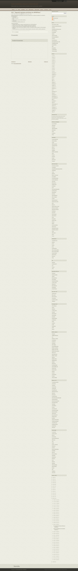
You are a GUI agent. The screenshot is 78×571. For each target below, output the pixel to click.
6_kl (53, 69)
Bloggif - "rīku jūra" (55, 175)
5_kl (53, 68)
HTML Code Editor (55, 347)
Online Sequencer (55, 399)
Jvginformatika (54, 49)
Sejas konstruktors (55, 224)
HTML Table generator (55, 350)
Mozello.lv (53, 446)
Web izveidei (37, 9)
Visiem (53, 110)
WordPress (53, 471)
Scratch (53, 157)
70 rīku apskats (54, 433)
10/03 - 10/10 (56, 508)
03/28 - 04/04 (56, 538)
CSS (53, 79)
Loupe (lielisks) (54, 253)
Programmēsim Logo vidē (56, 41)
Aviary (53, 171)
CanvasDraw (54, 176)
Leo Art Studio (54, 123)
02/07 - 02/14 (56, 550)
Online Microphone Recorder (56, 397)
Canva (53, 235)
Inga (54, 19)
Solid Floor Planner (55, 280)
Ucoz (53, 460)
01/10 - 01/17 (56, 557)
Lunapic (53, 198)
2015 (54, 489)
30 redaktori (54, 167)
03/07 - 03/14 (56, 543)
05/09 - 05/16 (56, 522)
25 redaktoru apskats (55, 382)
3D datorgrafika (54, 51)
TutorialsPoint (54, 44)
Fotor (53, 187)
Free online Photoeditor (55, 189)
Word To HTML (54, 377)
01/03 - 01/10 (56, 559)
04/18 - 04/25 (56, 533)
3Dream (53, 276)
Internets (53, 88)
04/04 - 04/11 (56, 536)
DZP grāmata (31, 9)
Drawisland (54, 129)
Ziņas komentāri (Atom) (17, 63)
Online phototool (54, 200)
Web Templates (52, 569)
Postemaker (54, 218)
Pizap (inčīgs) (54, 215)
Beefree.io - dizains (55, 338)
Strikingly (53, 458)
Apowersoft (54, 383)
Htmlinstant (54, 363)
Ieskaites (53, 86)
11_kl (53, 58)
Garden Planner (54, 288)
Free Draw (53, 126)
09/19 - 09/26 (56, 510)
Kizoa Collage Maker (55, 251)
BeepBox (53, 418)
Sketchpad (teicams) (55, 228)
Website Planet (54, 466)
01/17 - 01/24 (56, 556)
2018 (54, 484)
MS (26, 9)
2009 (54, 561)
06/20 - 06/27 (56, 517)
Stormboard (54, 326)
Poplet (53, 321)
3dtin (53, 268)
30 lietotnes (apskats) (55, 165)
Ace (52, 336)
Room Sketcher (54, 285)
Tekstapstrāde (54, 104)
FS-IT (50, 9)
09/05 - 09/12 (56, 513)
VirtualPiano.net (54, 422)
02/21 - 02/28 (56, 547)
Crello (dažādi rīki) (55, 179)
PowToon (53, 156)
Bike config (54, 294)
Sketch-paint (54, 226)
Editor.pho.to (54, 182)
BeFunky (53, 173)
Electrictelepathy (54, 411)
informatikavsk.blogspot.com (56, 29)
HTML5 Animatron (55, 151)
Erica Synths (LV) (54, 414)
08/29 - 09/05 (56, 515)
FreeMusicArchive (55, 424)
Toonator (53, 161)
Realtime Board (54, 318)
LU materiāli (54, 32)
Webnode (53, 463)
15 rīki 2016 (54, 432)
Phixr (53, 203)
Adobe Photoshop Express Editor (57, 168)
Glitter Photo (54, 192)
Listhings (53, 322)
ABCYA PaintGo (54, 128)
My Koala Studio (54, 274)
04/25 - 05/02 (56, 531)
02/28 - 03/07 (56, 545)
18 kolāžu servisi (54, 240)
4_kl (53, 66)
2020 (54, 480)
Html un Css (54, 352)
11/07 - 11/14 (56, 506)
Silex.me (53, 452)
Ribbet (53, 223)
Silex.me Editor (54, 453)
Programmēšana (54, 30)
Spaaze (53, 307)
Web (53, 111)
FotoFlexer (53, 185)
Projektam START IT (55, 36)
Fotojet (53, 245)
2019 (54, 482)
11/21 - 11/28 (56, 503)
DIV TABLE (54, 344)
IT (52, 89)
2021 (54, 479)
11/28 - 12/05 (56, 501)
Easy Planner (54, 279)
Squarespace (54, 456)
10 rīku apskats (54, 282)
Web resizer (54, 232)
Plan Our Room (54, 277)
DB (52, 80)
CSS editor (53, 343)
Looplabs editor (54, 396)
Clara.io (53, 267)
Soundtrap (53, 403)
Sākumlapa (30, 61)
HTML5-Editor (54, 358)
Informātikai (54, 47)
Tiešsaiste (53, 107)
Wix (52, 469)
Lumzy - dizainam (55, 444)
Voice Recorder (54, 408)
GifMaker (53, 150)
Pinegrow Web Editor (55, 449)
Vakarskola (54, 108)
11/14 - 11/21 (56, 505)
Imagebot (53, 193)
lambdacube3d (54, 263)
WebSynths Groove (55, 391)
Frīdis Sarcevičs (55, 18)
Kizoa (53, 153)
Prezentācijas (54, 96)
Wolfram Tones (54, 416)
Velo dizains (54, 298)
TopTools (53, 27)
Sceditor (53, 372)
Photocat (53, 204)
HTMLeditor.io (54, 360)
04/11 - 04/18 (56, 535)
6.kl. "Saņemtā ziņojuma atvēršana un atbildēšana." (26, 12)
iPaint (53, 134)
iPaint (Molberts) (54, 195)
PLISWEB (53, 450)
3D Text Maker (54, 140)
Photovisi (53, 256)
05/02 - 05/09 (56, 524)
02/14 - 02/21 (56, 549)
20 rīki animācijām (55, 139)
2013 (54, 493)
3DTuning (53, 301)
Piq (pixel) (53, 212)
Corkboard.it (54, 319)
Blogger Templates (58, 569)
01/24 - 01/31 (56, 554)
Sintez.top (53, 427)
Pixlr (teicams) (54, 214)
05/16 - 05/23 (56, 520)
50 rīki (53, 142)
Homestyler (54, 284)
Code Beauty (54, 340)
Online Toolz (54, 368)
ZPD (52, 46)
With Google (54, 413)
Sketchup (53, 262)
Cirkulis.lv (53, 133)
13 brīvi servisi (54, 310)
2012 (54, 494)
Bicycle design (54, 296)
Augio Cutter (54, 386)
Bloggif (53, 147)
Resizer (53, 221)
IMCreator (53, 439)
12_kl (53, 60)
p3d (52, 265)
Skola (19, 9)
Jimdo (53, 442)
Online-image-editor (55, 201)
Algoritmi (53, 72)
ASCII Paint (54, 170)
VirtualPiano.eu (54, 389)
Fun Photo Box (54, 190)
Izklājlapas (54, 91)
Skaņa (53, 102)
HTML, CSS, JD (54, 355)
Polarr (53, 217)
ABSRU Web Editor (55, 335)
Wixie (53, 131)
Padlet (53, 327)
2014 (54, 491)
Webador (53, 461)
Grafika (53, 85)
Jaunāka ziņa (13, 61)
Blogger (53, 435)
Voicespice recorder (55, 410)
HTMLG (53, 361)
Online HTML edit (55, 366)
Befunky (53, 242)
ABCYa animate (54, 143)
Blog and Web (64, 569)
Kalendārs (23, 9)
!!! (16, 9)
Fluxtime (53, 148)
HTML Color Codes (55, 349)
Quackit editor (54, 369)
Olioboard (53, 273)
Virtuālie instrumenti (55, 421)
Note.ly (53, 329)
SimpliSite (53, 455)
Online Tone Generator (55, 400)
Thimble (53, 375)
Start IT (53, 33)
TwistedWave (54, 405)
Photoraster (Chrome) (55, 209)
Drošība (53, 82)
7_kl (53, 71)
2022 (54, 477)
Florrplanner (54, 287)
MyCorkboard (54, 305)
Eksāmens (53, 83)
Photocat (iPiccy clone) (55, 206)
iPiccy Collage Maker (55, 249)
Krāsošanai (53, 125)
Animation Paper (54, 145)
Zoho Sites (53, 472)
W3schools (46, 9)
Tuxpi (53, 231)
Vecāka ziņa (46, 61)
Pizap (53, 257)
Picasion (53, 154)
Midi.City (53, 393)
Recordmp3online (55, 402)
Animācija (53, 74)
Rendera (53, 371)
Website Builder (54, 464)
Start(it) (41, 9)
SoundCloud (54, 425)
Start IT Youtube (54, 35)
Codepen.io (54, 341)
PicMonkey (54, 210)
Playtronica (54, 394)
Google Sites (54, 436)
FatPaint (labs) (54, 184)
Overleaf (53, 447)
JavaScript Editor (54, 365)
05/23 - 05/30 (56, 519)
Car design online (55, 299)
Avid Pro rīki (54, 388)
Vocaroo (53, 407)
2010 (54, 498)
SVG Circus (54, 159)
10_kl (53, 57)
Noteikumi (54, 94)
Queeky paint (54, 220)
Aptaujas (53, 75)
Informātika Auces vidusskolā (24, 3)
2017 (54, 486)
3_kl (53, 65)
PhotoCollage (54, 254)
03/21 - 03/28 (56, 540)
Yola (52, 441)
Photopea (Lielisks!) (55, 207)
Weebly (53, 467)
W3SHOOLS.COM (55, 43)
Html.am (53, 357)
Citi (52, 77)
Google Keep (54, 315)
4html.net (53, 333)
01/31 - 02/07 (56, 552)
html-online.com (54, 354)
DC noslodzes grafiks (55, 24)
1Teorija (53, 61)
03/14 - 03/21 (56, 542)
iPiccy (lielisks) (54, 196)
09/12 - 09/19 (56, 512)
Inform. (13, 9)
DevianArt (53, 181)
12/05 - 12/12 (56, 499)
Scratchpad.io (54, 374)
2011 (54, 496)
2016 (54, 487)
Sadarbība (53, 100)
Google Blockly (54, 40)
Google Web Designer (55, 438)
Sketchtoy (53, 308)
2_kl (53, 63)
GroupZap (53, 316)
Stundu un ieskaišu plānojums (56, 26)
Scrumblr (53, 312)
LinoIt (53, 324)
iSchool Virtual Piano (55, 419)
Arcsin (49, 569)
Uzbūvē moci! (54, 293)
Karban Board (54, 313)
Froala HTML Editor (55, 346)
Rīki (53, 99)
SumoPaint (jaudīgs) (55, 229)
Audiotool (53, 385)
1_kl (53, 55)
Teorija (53, 105)
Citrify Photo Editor (55, 178)
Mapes (53, 93)
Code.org (53, 38)
